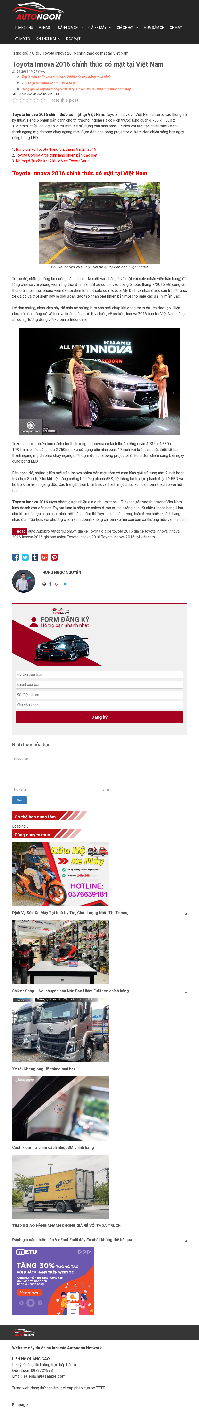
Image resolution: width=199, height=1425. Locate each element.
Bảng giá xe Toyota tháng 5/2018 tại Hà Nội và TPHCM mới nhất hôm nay (76, 89)
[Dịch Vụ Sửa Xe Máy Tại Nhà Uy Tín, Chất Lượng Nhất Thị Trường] (99, 874)
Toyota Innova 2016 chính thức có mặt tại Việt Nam (58, 114)
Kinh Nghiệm (46, 39)
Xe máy (176, 28)
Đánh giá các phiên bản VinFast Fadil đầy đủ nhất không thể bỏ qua (72, 1239)
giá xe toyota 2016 (117, 531)
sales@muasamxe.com (44, 1376)
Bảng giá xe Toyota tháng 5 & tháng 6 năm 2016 (56, 149)
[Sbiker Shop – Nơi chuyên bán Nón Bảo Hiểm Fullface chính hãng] (99, 952)
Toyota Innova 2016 (38, 173)
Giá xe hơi (125, 28)
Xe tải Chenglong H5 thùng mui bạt (43, 1069)
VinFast (45, 28)
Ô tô (35, 53)
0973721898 (42, 1370)
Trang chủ (24, 28)
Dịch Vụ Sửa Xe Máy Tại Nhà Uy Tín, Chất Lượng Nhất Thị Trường (70, 912)
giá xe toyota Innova (151, 531)
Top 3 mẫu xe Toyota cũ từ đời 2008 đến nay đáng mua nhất (66, 77)
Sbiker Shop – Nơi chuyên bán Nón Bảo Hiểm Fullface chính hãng (70, 991)
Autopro (43, 531)
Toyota (116, 290)
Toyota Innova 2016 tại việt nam (128, 537)
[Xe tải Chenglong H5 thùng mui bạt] (99, 1030)
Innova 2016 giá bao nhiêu (44, 537)
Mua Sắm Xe (154, 28)
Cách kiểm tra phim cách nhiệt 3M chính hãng (53, 1147)
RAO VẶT (73, 39)
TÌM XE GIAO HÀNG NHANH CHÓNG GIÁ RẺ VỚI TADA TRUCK (66, 1225)
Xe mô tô (22, 39)
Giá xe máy (97, 28)
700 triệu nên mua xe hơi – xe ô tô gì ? (50, 83)
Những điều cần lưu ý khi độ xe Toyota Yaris (53, 161)
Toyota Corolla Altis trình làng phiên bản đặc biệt (56, 155)
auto (31, 531)
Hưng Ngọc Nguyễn (61, 572)
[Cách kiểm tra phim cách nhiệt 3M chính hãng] (99, 1108)
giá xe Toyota (89, 531)
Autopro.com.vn (64, 531)
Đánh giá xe (68, 28)
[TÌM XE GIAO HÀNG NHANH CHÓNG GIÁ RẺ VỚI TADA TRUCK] (99, 1187)
